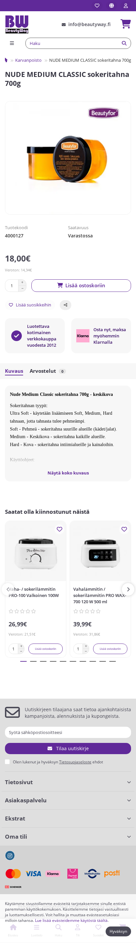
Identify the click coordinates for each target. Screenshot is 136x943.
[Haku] (124, 43)
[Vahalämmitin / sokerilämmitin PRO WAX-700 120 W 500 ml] (100, 552)
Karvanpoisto (28, 60)
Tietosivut (19, 782)
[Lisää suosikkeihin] (59, 529)
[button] (8, 589)
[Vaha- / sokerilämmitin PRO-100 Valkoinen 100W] (36, 552)
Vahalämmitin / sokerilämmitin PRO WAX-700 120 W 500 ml (99, 595)
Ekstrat (15, 818)
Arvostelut (46, 370)
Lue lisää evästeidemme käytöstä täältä (71, 920)
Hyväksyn (118, 931)
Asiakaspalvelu (26, 800)
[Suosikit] (97, 5)
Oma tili (16, 836)
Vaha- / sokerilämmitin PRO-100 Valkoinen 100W (34, 592)
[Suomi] (111, 5)
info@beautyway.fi (89, 24)
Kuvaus (14, 370)
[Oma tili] (125, 5)
